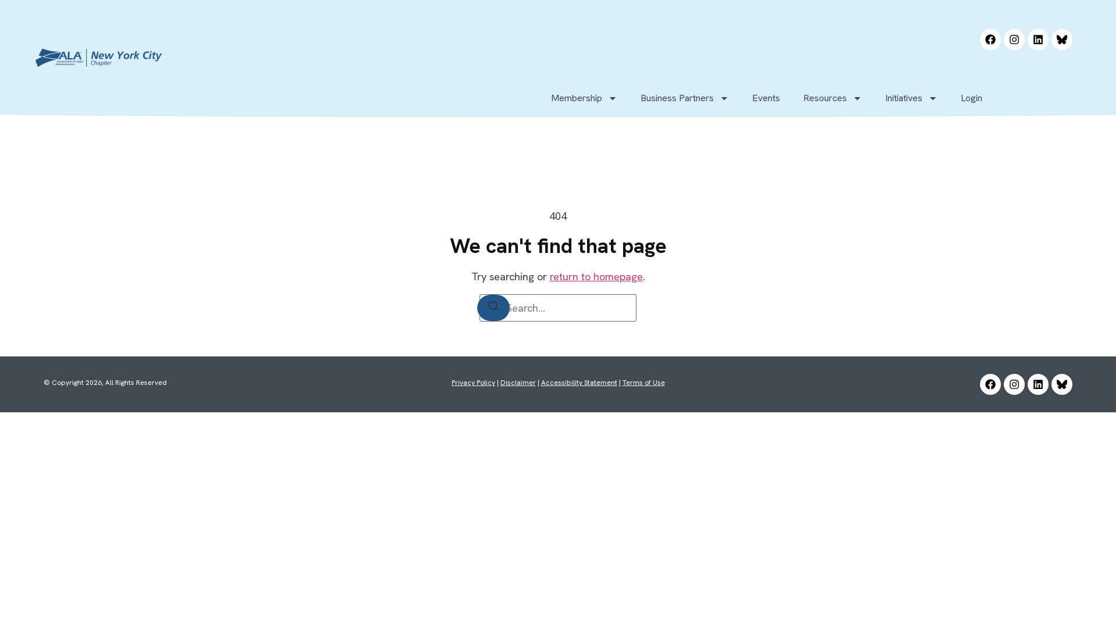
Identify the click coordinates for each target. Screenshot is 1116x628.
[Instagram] (1014, 39)
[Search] (493, 308)
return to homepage (596, 276)
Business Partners (677, 98)
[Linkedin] (1038, 39)
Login (971, 98)
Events (766, 98)
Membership (576, 98)
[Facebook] (990, 39)
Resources (825, 98)
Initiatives (903, 98)
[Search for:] (558, 308)
